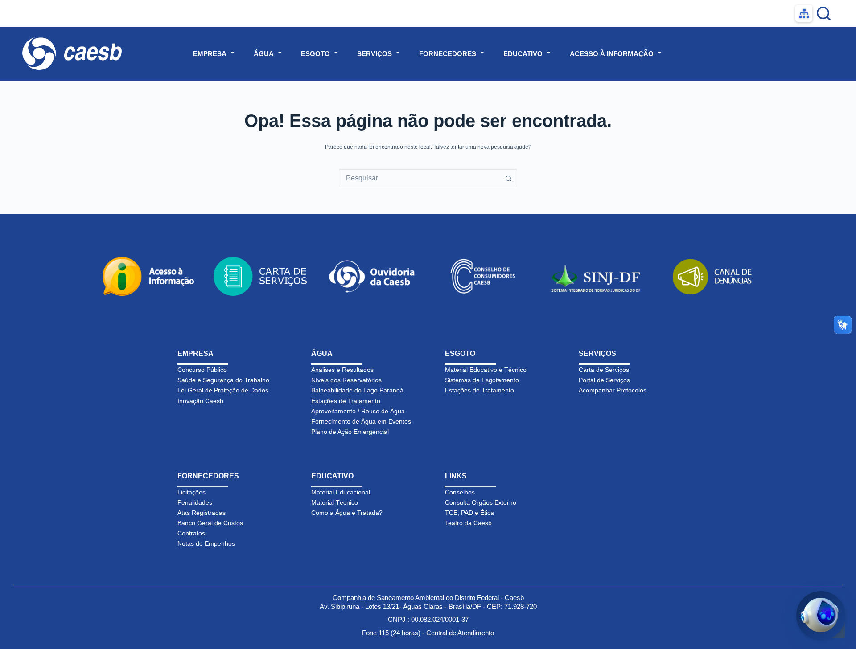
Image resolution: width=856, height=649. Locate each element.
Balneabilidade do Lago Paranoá (357, 390)
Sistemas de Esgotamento (482, 380)
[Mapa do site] (803, 13)
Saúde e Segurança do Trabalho (223, 380)
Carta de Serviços (604, 369)
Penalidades (194, 502)
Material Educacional (340, 492)
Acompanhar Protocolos (612, 390)
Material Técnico (334, 502)
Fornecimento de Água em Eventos (361, 421)
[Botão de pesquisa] (508, 178)
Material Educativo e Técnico (486, 369)
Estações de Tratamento (345, 400)
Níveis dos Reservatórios (346, 380)
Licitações (191, 492)
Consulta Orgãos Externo (480, 502)
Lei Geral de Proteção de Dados (222, 390)
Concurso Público (202, 369)
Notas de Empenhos (206, 543)
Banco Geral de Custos (210, 523)
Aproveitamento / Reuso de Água (358, 411)
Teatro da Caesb (468, 523)
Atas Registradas (201, 512)
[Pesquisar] (824, 13)
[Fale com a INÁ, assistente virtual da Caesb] (820, 615)
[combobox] (419, 178)
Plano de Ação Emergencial (350, 431)
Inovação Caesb (200, 400)
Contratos (191, 533)
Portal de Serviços (604, 380)
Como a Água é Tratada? (347, 512)
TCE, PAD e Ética (469, 512)
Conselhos (460, 492)
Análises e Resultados (342, 369)
